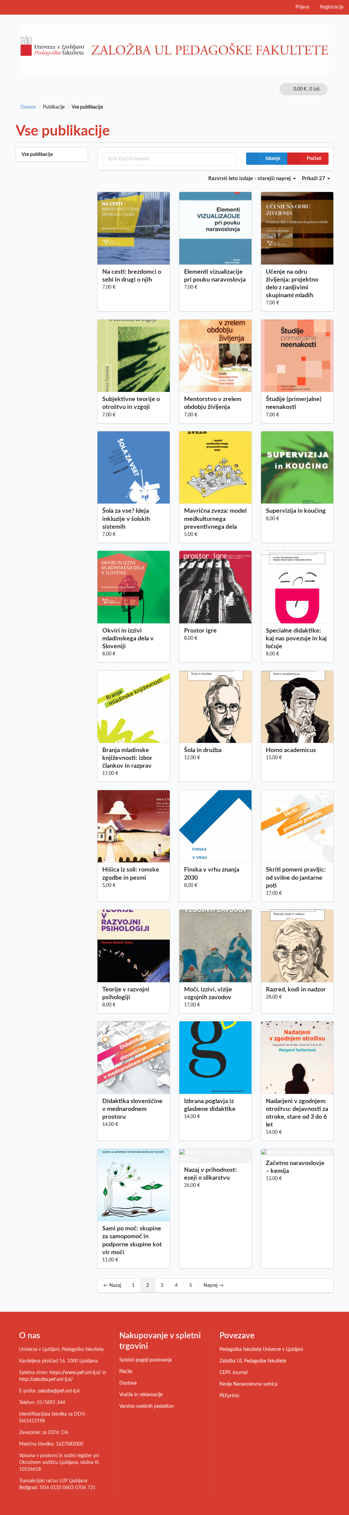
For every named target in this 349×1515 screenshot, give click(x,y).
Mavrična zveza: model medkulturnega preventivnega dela (215, 519)
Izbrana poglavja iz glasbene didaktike (210, 1105)
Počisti (314, 158)
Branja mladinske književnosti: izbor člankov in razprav (127, 758)
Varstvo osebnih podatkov (146, 1406)
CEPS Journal (233, 1372)
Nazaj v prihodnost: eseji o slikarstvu (210, 1174)
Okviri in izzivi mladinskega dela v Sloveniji (128, 639)
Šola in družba (203, 750)
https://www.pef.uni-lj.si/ (75, 1372)
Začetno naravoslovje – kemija (295, 1167)
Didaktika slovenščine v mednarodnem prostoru (132, 1109)
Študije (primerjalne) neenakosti (293, 403)
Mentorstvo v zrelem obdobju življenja (212, 403)
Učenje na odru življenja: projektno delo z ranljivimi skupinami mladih (292, 284)
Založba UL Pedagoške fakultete (252, 1361)
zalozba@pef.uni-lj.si (58, 1391)
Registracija (332, 7)
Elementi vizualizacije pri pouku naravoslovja (215, 276)
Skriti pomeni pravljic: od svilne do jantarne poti (296, 878)
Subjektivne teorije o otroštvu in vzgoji (131, 403)
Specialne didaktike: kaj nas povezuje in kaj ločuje (296, 639)
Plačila (125, 1371)
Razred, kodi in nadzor (296, 990)
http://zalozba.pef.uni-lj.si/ (46, 1379)
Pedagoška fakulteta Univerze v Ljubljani (261, 1349)
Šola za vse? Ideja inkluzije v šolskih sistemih (126, 519)
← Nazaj (112, 1285)
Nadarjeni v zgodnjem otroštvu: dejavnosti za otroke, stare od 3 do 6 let (297, 1113)
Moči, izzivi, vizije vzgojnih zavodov (208, 994)
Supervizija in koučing (296, 511)
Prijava (302, 7)
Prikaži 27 (314, 178)
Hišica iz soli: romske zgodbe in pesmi (130, 874)
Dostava (128, 1383)
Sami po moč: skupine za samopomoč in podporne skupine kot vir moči (132, 1240)
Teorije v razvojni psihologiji (125, 994)
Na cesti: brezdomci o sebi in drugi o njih (131, 276)
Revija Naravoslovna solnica (248, 1384)
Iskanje (272, 158)
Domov (28, 107)
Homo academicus (291, 750)
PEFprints (229, 1395)
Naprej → (213, 1285)
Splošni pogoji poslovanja (145, 1360)
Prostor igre (200, 631)
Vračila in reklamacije (141, 1394)
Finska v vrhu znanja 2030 (211, 874)
